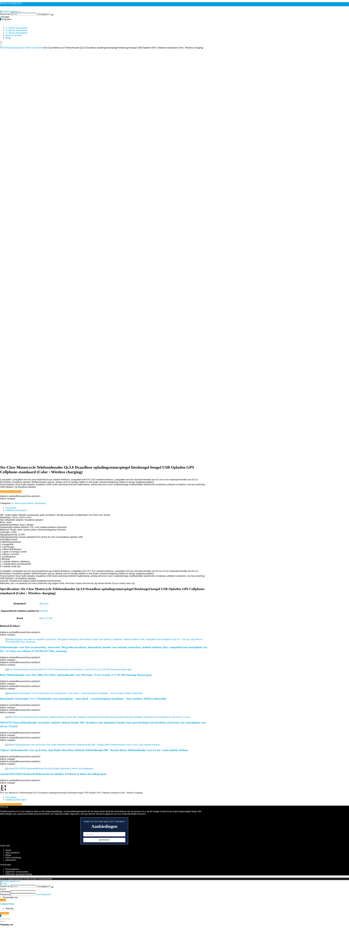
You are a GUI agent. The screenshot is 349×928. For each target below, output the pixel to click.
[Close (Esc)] (9, 918)
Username (5, 891)
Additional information (16, 800)
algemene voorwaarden (16, 872)
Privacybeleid (12, 869)
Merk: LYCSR (45, 618)
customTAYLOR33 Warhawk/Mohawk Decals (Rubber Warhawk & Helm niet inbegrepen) (53, 773)
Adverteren (10, 860)
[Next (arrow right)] (4, 921)
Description (10, 797)
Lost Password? (44, 894)
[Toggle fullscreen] (4, 918)
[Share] (6, 918)
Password (5, 894)
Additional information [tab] (16, 510)
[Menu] (1, 42)
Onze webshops (13, 857)
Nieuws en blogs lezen (11, 3)
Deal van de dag (13, 35)
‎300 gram (43, 603)
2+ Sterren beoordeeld (16, 33)
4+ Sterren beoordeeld (16, 28)
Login (3, 900)
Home (3, 48)
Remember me (10, 897)
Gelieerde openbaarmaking (18, 874)
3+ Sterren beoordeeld (16, 30)
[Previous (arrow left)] (1, 921)
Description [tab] (10, 508)
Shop (8, 48)
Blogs (8, 38)
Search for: (5, 14)
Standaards (16, 48)
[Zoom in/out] (1, 918)
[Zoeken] (52, 14)
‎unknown (43, 611)
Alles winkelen (12, 853)
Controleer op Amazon (11, 491)
